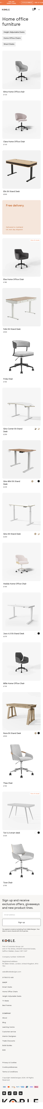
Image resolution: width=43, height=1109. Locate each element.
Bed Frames (7, 1005)
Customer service (9, 1032)
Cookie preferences (9, 1067)
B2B (4, 1050)
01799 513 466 (8, 977)
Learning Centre (8, 1027)
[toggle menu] (39, 10)
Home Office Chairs (12, 38)
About (4, 1018)
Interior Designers (9, 1036)
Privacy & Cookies (9, 1062)
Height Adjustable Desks (14, 32)
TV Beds (5, 1001)
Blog (4, 1022)
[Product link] (21, 74)
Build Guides (7, 1045)
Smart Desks (9, 44)
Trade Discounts (8, 1041)
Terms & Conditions (10, 1072)
